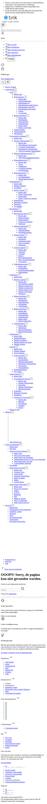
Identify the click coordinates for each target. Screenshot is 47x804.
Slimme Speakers (20, 186)
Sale (6, 563)
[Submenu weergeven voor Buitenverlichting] (27, 115)
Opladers (21, 406)
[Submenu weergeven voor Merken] (12, 412)
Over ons (8, 738)
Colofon (8, 778)
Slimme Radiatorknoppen (23, 153)
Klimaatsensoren (19, 173)
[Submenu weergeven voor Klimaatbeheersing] (28, 160)
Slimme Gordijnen (20, 340)
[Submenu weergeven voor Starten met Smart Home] (28, 451)
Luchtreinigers (23, 170)
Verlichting (13, 275)
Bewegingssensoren (25, 258)
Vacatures (8, 740)
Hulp (11, 515)
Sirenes (20, 256)
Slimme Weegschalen (25, 383)
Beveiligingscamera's (21, 214)
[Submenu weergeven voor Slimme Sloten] (26, 234)
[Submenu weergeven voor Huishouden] (20, 334)
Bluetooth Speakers (20, 202)
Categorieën (9, 89)
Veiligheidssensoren (21, 264)
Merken (8, 412)
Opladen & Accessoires (22, 397)
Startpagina (12, 594)
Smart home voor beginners (23, 457)
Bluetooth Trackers (20, 393)
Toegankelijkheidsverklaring (15, 782)
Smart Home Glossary (13, 743)
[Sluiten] (7, 82)
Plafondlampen (23, 302)
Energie (12, 347)
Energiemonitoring (20, 370)
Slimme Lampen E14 (25, 288)
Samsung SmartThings (22, 476)
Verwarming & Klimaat (18, 136)
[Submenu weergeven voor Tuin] (14, 92)
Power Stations (19, 353)
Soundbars (17, 188)
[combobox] (11, 30)
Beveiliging (14, 209)
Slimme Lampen (19, 280)
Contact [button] (8, 683)
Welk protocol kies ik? (21, 503)
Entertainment (14, 182)
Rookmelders (23, 268)
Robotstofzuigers (20, 338)
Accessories (22, 113)
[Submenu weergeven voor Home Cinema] (26, 190)
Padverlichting (23, 122)
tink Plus (8, 561)
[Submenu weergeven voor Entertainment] (21, 181)
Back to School (10, 87)
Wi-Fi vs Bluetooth (20, 501)
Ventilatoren (22, 166)
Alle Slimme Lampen (25, 284)
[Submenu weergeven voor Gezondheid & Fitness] (31, 378)
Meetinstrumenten (24, 389)
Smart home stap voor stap (23, 461)
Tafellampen (22, 304)
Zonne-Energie (19, 356)
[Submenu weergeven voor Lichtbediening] (26, 323)
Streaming (17, 204)
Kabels (20, 408)
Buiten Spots (22, 126)
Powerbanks (22, 404)
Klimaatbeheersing (20, 160)
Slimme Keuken (19, 344)
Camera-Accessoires (25, 222)
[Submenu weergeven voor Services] (13, 505)
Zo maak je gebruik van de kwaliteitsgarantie (16, 653)
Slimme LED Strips (25, 292)
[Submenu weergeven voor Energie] (16, 346)
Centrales (21, 254)
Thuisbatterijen (23, 368)
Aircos (20, 164)
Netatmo (8, 672)
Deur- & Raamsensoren (26, 260)
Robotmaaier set (24, 103)
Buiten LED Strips (24, 128)
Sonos (7, 664)
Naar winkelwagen (7, 79)
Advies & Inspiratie (12, 445)
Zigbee (16, 491)
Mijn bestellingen (13, 47)
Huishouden (14, 334)
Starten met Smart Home (18, 451)
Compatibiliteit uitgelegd (22, 463)
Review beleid (10, 770)
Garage (20, 111)
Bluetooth (17, 495)
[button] (23, 47)
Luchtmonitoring (24, 177)
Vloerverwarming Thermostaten (29, 151)
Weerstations (18, 134)
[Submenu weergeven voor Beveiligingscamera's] (30, 213)
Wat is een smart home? (22, 455)
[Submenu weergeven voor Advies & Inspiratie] (20, 444)
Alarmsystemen (19, 248)
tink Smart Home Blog (17, 521)
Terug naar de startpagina (13, 569)
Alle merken (9, 662)
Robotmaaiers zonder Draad (28, 105)
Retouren (13, 514)
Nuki (7, 674)
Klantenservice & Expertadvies (20, 510)
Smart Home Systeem (17, 468)
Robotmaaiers (19, 97)
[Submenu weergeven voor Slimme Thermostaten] (31, 140)
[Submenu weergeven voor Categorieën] (15, 89)
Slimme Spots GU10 (25, 290)
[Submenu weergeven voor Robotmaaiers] (25, 97)
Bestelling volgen (16, 512)
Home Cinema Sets (25, 194)
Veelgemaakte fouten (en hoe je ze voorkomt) (29, 459)
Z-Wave (17, 493)
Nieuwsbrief (14, 519)
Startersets (21, 224)
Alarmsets (21, 252)
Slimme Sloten (19, 235)
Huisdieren (18, 395)
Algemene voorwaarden (13, 772)
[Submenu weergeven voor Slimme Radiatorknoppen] (33, 153)
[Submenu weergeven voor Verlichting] (19, 274)
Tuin (11, 92)
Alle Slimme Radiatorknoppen (28, 158)
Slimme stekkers (19, 351)
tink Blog (13, 449)
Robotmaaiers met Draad (27, 109)
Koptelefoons (18, 200)
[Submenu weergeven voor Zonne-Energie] (26, 355)
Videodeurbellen (24, 230)
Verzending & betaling (13, 693)
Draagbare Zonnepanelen (27, 364)
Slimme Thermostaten (21, 141)
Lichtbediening (19, 323)
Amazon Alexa (19, 472)
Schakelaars (22, 328)
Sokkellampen (23, 124)
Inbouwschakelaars (25, 330)
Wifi (15, 497)
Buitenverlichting (20, 116)
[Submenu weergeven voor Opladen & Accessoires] (32, 397)
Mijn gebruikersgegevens (16, 50)
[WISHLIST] (23, 65)
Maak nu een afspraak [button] (8, 616)
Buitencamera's (23, 220)
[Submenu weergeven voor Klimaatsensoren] (27, 172)
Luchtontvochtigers (25, 168)
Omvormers (22, 366)
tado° (7, 668)
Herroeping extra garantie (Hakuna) (17, 689)
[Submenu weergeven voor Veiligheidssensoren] (29, 264)
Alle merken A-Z (15, 442)
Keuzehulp (13, 465)
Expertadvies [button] (9, 685)
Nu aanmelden (6, 763)
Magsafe (21, 402)
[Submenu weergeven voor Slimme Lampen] (27, 279)
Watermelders (23, 272)
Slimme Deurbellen (20, 226)
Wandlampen (22, 120)
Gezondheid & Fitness (21, 379)
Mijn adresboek (12, 52)
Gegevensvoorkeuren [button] (12, 780)
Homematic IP (10, 666)
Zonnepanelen (23, 360)
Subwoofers (22, 196)
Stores (7, 747)
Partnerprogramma (11, 745)
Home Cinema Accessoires (27, 198)
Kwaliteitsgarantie (16, 517)
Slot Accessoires (24, 243)
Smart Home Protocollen (18, 484)
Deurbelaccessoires (25, 232)
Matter (16, 480)
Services (8, 505)
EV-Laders (18, 372)
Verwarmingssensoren (26, 179)
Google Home (19, 482)
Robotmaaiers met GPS (26, 107)
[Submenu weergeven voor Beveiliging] (19, 208)
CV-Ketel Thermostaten (26, 147)
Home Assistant (19, 478)
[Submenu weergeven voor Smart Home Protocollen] (28, 484)
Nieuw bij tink (15, 410)
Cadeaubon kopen (11, 728)
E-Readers (17, 391)
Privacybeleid (10, 776)
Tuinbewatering (19, 130)
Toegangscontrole (24, 241)
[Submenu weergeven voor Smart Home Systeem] (26, 467)
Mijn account (12, 45)
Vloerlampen (22, 306)
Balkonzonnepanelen (25, 362)
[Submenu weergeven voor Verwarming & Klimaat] (27, 136)
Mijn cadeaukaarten (14, 55)
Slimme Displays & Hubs (23, 342)
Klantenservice (10, 560)
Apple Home (18, 474)
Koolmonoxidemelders (26, 270)
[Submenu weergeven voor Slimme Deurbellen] (29, 226)
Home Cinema (19, 190)
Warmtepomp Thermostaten (27, 149)
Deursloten (22, 239)
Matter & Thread (20, 499)
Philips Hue (9, 670)
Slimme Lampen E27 (25, 286)
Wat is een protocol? (21, 489)
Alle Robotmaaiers (24, 101)
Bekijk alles (18, 94)
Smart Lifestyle (15, 374)
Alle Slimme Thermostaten (27, 145)
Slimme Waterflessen (25, 387)
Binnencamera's (23, 218)
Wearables (21, 385)
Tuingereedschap (20, 132)
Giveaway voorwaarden (13, 774)
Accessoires (18, 206)
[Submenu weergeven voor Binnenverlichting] (28, 296)
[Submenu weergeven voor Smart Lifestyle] (22, 374)
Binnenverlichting (20, 296)
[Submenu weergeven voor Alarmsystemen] (26, 247)
